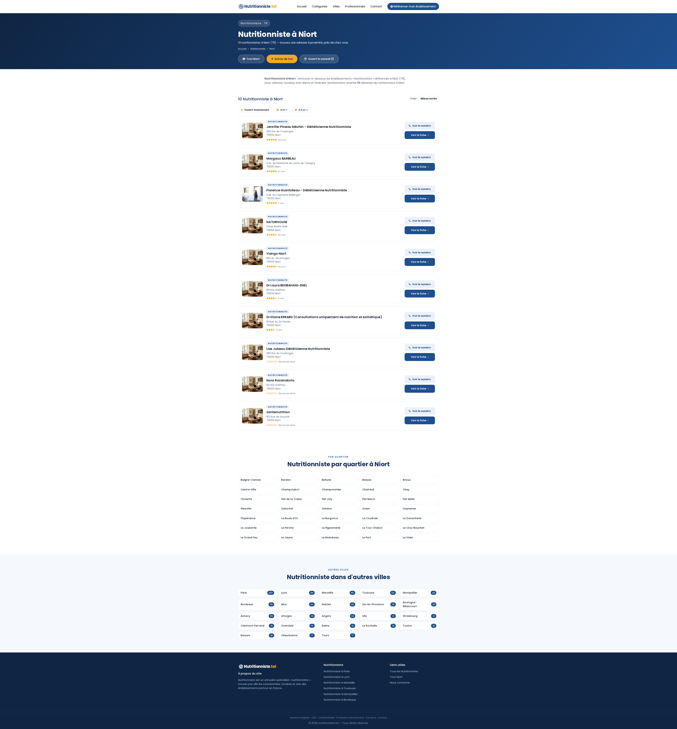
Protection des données (350, 717)
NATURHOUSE (276, 222)
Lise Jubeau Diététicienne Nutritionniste (298, 349)
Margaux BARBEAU (281, 158)
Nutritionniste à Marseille (339, 682)
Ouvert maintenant (256, 110)
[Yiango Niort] (252, 257)
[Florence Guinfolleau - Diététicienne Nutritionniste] (252, 194)
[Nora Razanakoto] (252, 384)
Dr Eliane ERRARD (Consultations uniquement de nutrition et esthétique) (324, 317)
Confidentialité (326, 717)
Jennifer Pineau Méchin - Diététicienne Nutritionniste (308, 126)
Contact (376, 6)
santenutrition (278, 412)
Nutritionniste (260, 6)
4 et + (283, 110)
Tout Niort (253, 59)
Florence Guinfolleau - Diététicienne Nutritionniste (306, 190)
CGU (313, 717)
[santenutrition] (252, 416)
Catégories (319, 6)
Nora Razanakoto (280, 380)
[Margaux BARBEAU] (252, 162)
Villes (336, 6)
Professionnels (355, 6)
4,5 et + (303, 110)
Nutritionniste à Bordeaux (340, 699)
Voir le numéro (421, 125)
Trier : (414, 98)
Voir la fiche (418, 135)
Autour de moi (284, 59)
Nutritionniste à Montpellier (341, 694)
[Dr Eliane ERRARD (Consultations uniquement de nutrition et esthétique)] (252, 320)
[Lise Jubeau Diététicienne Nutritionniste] (252, 352)
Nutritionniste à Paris (337, 671)
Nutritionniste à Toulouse (340, 688)
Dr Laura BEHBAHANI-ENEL (286, 285)
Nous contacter (400, 682)
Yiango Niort (276, 253)
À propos (371, 717)
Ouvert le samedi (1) (321, 59)
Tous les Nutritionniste (404, 671)
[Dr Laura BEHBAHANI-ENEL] (252, 289)
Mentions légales (300, 717)
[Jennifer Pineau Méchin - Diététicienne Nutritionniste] (252, 130)
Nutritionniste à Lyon (337, 677)
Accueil (302, 6)
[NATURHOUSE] (252, 225)
